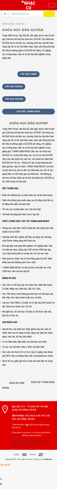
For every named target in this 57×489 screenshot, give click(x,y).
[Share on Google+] (22, 64)
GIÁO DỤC (20, 23)
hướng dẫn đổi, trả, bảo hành (31, 433)
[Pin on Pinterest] (18, 64)
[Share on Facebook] (7, 64)
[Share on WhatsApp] (4, 64)
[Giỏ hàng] (51, 5)
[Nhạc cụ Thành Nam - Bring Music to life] (28, 5)
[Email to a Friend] (14, 64)
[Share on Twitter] (11, 64)
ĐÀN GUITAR (8, 23)
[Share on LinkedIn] (25, 64)
